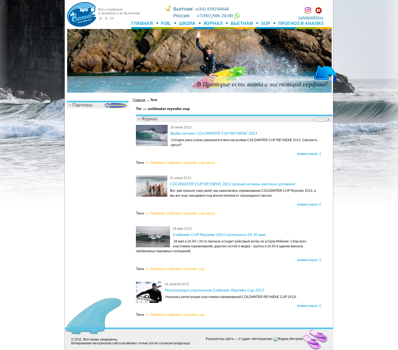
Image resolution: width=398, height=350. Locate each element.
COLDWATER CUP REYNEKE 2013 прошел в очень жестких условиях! (232, 184)
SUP (265, 23)
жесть (210, 162)
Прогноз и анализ (301, 23)
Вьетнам (242, 23)
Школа (187, 23)
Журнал (213, 23)
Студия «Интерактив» (256, 339)
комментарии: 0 (309, 204)
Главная (142, 23)
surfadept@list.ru (310, 18)
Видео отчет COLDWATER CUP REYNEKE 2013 (213, 133)
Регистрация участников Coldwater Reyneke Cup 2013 (214, 290)
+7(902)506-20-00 (215, 15)
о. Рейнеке (155, 162)
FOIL (166, 23)
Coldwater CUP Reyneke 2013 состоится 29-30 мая (219, 234)
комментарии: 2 (309, 154)
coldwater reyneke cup (185, 162)
